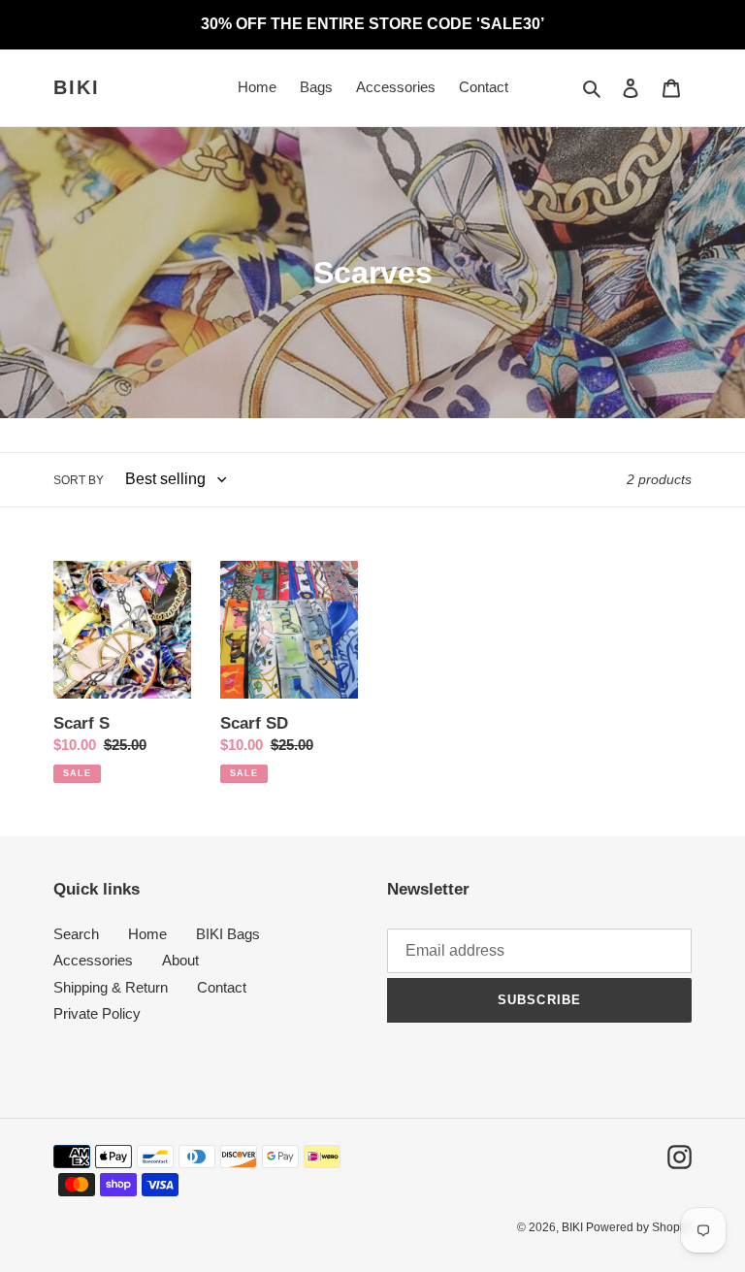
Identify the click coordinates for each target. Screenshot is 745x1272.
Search (76, 934)
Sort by (78, 480)
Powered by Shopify (639, 1227)
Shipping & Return (110, 987)
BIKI (76, 87)
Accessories (93, 960)
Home (147, 934)
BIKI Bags (228, 934)
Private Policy (97, 1013)
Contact (221, 987)
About (180, 960)
